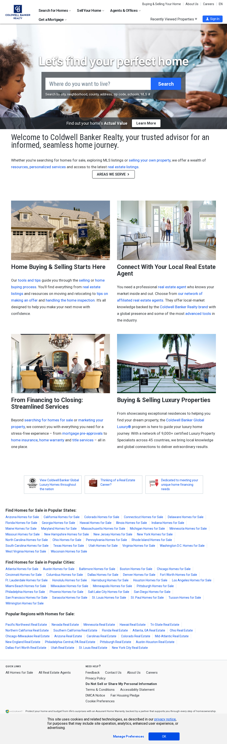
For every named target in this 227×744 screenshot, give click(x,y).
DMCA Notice (95, 695)
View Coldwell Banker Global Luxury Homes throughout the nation (59, 484)
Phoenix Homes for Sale (66, 592)
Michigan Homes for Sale (147, 528)
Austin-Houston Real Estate (155, 642)
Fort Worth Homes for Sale (178, 574)
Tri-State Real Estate (164, 624)
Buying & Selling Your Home (161, 4)
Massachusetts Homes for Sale (103, 528)
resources (19, 167)
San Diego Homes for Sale (152, 592)
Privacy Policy (96, 678)
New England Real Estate (23, 642)
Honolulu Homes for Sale (69, 580)
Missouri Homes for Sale (23, 534)
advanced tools (198, 313)
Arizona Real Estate (68, 636)
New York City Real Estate (130, 647)
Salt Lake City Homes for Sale (108, 592)
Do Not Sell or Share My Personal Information (121, 684)
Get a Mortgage (51, 19)
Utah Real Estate (62, 647)
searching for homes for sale (48, 420)
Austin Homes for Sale (58, 569)
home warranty (51, 440)
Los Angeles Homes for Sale (191, 580)
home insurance (24, 440)
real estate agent (172, 287)
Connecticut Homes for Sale (143, 517)
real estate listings (123, 167)
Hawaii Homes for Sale (96, 523)
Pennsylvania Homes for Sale (106, 540)
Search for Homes (53, 10)
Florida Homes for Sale (21, 523)
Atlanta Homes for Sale (22, 569)
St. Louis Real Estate (93, 647)
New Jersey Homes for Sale (113, 534)
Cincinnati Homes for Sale (24, 574)
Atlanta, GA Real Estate (149, 630)
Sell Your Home (89, 10)
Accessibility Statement (137, 690)
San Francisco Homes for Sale (26, 597)
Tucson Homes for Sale (184, 597)
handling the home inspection (70, 300)
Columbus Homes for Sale (64, 574)
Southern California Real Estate (75, 630)
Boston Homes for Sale (136, 569)
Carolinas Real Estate (101, 636)
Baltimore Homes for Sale (97, 569)
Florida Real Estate (115, 630)
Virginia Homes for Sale (138, 545)
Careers (208, 4)
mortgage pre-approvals (82, 433)
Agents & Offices (124, 10)
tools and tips (29, 280)
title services (83, 440)
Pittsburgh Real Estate (115, 642)
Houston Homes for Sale (150, 580)
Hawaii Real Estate (133, 624)
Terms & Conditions (100, 690)
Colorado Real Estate (135, 636)
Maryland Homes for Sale (59, 528)
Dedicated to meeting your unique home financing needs (179, 484)
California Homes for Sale (62, 517)
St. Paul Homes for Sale (147, 597)
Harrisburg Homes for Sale (110, 580)
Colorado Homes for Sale (101, 517)
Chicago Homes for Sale (174, 569)
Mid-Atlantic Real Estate (172, 636)
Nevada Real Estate (65, 624)
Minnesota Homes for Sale (188, 528)
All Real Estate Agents (55, 673)
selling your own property (149, 160)
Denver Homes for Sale (139, 574)
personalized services (47, 167)
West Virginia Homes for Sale (26, 551)
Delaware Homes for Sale (186, 517)
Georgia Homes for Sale (58, 523)
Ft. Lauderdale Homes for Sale (27, 580)
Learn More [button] (146, 123)
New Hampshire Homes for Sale (66, 534)
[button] (213, 19)
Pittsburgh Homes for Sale (155, 586)
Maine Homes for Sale (21, 528)
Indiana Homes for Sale (168, 523)
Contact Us (113, 673)
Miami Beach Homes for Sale (26, 586)
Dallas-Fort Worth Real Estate (26, 647)
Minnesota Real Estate (99, 624)
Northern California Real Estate (27, 630)
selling (84, 280)
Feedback (93, 672)
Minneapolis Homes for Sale (112, 586)
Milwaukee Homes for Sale (69, 586)
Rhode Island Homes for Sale (152, 540)
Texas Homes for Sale (68, 545)
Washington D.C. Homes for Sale (182, 545)
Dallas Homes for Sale (103, 574)
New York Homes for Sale (155, 534)
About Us (192, 4)
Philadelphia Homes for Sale (25, 592)
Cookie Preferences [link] (100, 701)
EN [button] (221, 4)
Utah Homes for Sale (103, 545)
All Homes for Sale (19, 673)
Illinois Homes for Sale (131, 523)
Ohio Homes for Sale (67, 540)
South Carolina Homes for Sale (27, 545)
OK (164, 736)
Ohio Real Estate (181, 630)
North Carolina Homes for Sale (27, 540)
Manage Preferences (128, 736)
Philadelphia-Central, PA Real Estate (70, 642)
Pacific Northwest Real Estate (26, 624)
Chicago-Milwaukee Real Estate (28, 636)
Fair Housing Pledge (125, 695)
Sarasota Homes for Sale (69, 597)
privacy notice (165, 719)
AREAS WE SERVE (112, 174)
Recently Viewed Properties (172, 19)
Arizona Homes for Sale (22, 517)
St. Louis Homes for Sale (109, 597)
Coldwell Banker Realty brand (184, 307)
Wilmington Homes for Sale (25, 603)
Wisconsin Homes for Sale (69, 551)
